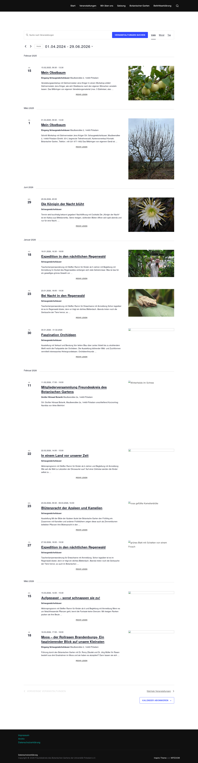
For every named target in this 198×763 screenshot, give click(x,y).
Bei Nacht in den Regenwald (63, 295)
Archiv (21, 738)
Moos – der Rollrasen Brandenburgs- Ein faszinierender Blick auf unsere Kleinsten (72, 639)
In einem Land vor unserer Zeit (64, 455)
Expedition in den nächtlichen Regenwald (73, 256)
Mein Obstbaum (53, 72)
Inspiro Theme (160, 758)
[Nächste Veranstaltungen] (30, 46)
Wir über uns (106, 5)
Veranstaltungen (87, 5)
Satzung (121, 5)
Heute (39, 46)
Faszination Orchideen (58, 334)
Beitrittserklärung (162, 5)
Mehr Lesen (81, 94)
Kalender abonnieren (155, 700)
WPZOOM (175, 758)
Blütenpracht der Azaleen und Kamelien (71, 508)
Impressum (23, 735)
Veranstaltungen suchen (130, 35)
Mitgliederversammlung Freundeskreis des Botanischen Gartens (74, 389)
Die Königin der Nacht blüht (62, 204)
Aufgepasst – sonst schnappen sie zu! (70, 597)
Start (72, 5)
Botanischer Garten (140, 5)
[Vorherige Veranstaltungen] (25, 46)
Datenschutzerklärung (29, 742)
